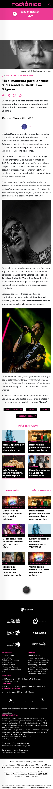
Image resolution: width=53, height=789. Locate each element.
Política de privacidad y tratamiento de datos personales (24, 709)
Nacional (32, 409)
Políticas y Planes (8, 665)
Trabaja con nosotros (36, 658)
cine (6, 535)
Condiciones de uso (9, 711)
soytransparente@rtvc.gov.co (13, 752)
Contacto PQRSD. (13, 728)
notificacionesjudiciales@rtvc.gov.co (16, 745)
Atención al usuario (35, 656)
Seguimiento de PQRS (18, 734)
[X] (8, 95)
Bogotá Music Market (27, 416)
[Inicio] (26, 3)
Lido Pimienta (10, 467)
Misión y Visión (7, 658)
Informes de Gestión (10, 667)
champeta (35, 467)
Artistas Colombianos (19, 76)
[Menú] (4, 3)
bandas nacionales (14, 409)
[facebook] (3, 95)
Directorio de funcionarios (38, 669)
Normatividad (7, 662)
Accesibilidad (7, 713)
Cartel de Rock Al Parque (14, 507)
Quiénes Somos (8, 656)
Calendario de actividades (38, 660)
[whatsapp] (14, 95)
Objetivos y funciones (10, 660)
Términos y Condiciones (37, 674)
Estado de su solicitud (37, 671)
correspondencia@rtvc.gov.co (14, 725)
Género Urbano (10, 441)
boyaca (46, 409)
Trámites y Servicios (35, 667)
